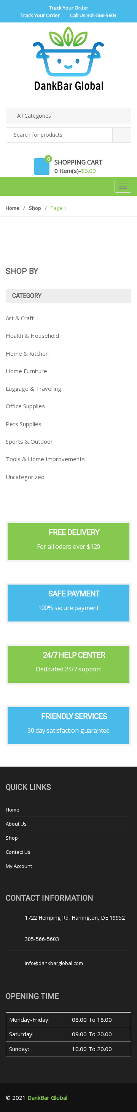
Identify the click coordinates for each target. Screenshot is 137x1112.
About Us (16, 823)
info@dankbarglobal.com (54, 963)
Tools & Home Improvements (45, 459)
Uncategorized (25, 477)
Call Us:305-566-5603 (93, 15)
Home (12, 208)
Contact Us (18, 851)
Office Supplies (25, 406)
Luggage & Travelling (33, 388)
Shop (35, 208)
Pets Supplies (23, 424)
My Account (19, 866)
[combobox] (68, 135)
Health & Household (32, 335)
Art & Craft (20, 318)
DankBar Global (47, 1097)
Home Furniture (26, 371)
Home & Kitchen (27, 353)
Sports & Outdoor (29, 441)
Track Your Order (68, 7)
